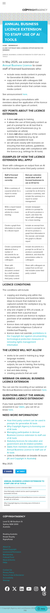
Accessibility (8, 578)
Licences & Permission (12, 552)
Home (5, 45)
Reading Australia (10, 534)
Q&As (22, 406)
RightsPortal (8, 539)
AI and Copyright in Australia (21, 458)
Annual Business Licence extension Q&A (18, 488)
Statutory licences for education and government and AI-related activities (25, 442)
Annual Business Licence (17, 65)
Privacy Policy (8, 572)
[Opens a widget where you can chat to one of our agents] (41, 609)
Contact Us (7, 570)
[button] (4, 4)
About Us (6, 547)
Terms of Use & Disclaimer (13, 575)
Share (9, 471)
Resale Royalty (9, 537)
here (25, 94)
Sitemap (6, 580)
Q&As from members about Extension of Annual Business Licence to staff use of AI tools (27, 449)
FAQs (5, 562)
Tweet (22, 471)
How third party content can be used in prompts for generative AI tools (26, 422)
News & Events (9, 560)
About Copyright (9, 549)
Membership (13, 45)
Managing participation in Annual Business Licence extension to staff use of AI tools (26, 435)
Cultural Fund (8, 557)
